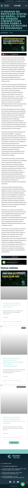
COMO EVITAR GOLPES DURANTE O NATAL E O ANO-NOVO (12, 305)
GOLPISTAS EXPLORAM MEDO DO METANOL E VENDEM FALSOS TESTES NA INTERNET (14, 420)
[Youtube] (18, 482)
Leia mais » (5, 317)
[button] (26, 6)
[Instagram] (14, 482)
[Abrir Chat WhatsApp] (23, 484)
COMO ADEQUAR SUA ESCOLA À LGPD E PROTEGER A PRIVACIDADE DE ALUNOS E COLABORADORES (13, 362)
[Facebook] (10, 482)
